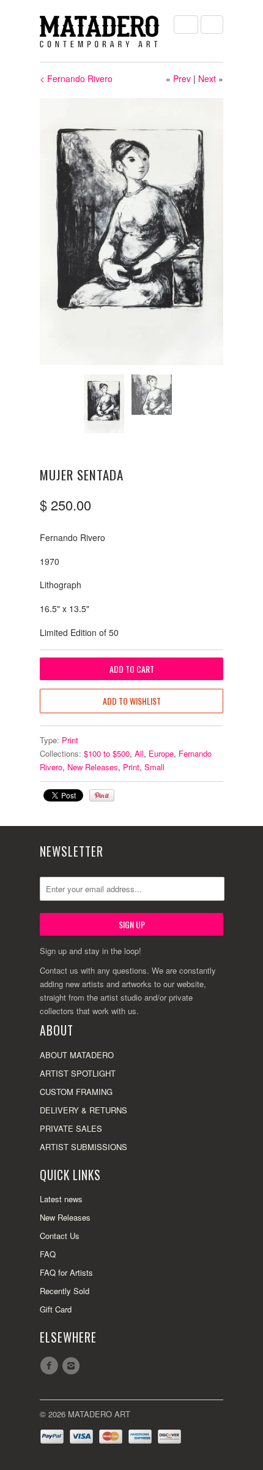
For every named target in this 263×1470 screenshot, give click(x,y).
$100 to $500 (107, 753)
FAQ (48, 1254)
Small (154, 767)
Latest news (61, 1199)
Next (207, 78)
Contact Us (60, 1235)
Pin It (101, 795)
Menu (186, 24)
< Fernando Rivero (76, 78)
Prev (182, 78)
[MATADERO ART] (101, 31)
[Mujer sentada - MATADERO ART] (131, 231)
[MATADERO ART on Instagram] (73, 1366)
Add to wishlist (132, 700)
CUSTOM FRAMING (76, 1091)
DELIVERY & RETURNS (83, 1110)
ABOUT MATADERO (77, 1055)
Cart (212, 24)
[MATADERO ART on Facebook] (51, 1366)
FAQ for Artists (66, 1272)
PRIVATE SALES (71, 1128)
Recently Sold (64, 1291)
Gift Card (56, 1309)
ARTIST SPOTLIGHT (78, 1073)
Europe (161, 753)
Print (70, 740)
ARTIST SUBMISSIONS (83, 1147)
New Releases (92, 767)
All (139, 753)
